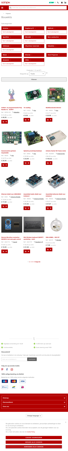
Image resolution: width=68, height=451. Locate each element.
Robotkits (51, 46)
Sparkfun (6, 37)
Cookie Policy (31, 432)
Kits (35, 110)
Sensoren (6, 60)
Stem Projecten (53, 55)
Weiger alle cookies (33, 442)
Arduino (6, 28)
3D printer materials (32, 46)
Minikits (58, 240)
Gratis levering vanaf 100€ (44, 347)
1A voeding (27, 107)
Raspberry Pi (29, 28)
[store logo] (5, 3)
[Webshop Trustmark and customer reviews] (53, 3)
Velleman (6, 46)
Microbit (28, 37)
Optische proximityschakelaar (33, 151)
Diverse (28, 55)
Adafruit (51, 28)
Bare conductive (53, 37)
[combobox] (38, 8)
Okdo (27, 60)
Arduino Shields (15, 197)
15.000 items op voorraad (43, 344)
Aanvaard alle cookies (33, 447)
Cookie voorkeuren (34, 437)
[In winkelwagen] (4, 122)
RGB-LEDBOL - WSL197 (52, 237)
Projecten (8, 13)
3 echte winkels (8, 347)
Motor (5, 55)
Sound (15, 242)
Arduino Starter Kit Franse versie (56, 151)
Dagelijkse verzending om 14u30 (13, 344)
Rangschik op (24, 74)
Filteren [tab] (34, 79)
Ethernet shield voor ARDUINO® (11, 194)
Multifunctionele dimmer (53, 107)
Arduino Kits (61, 153)
